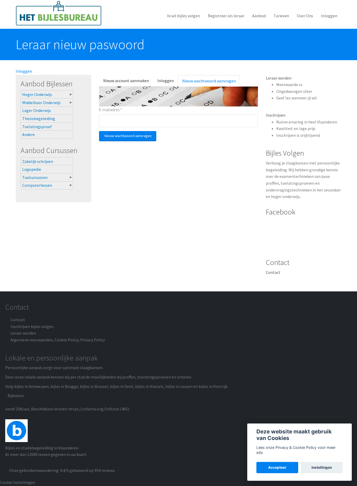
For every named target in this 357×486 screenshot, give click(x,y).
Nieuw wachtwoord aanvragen (211, 82)
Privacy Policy (92, 339)
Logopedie (31, 169)
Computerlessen (37, 185)
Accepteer (277, 467)
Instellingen (322, 467)
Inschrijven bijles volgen (32, 326)
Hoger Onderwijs (37, 94)
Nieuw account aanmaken (126, 80)
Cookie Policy (66, 339)
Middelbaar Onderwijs (41, 102)
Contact (273, 272)
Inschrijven (275, 115)
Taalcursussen (35, 177)
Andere (28, 134)
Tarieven (281, 15)
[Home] (61, 13)
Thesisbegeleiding (38, 118)
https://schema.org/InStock (93, 408)
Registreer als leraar (226, 15)
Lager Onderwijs (36, 110)
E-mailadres (110, 109)
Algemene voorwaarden (31, 339)
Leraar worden (278, 78)
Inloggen (329, 15)
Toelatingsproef (37, 126)
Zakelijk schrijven (37, 161)
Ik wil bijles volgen (183, 15)
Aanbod (259, 15)
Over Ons (305, 15)
